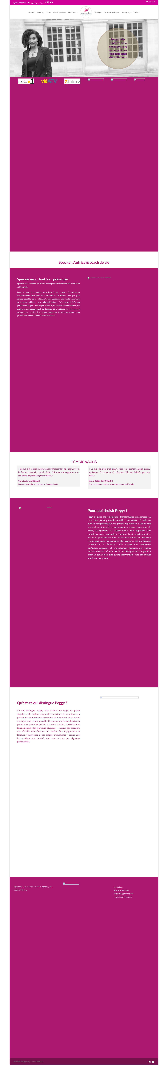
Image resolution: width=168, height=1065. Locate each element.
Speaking (40, 12)
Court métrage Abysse (111, 12)
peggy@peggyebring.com (123, 893)
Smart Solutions (37, 1062)
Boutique (98, 12)
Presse (48, 12)
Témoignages (126, 12)
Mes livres (71, 12)
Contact (136, 12)
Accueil (31, 12)
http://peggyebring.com (123, 897)
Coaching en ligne (59, 12)
